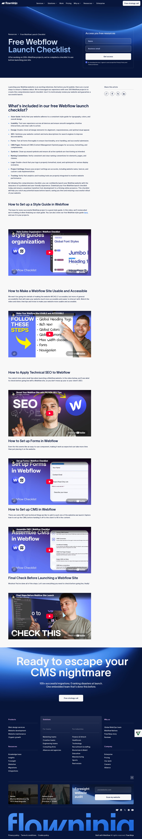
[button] (113, 797)
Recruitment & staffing (81, 747)
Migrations (12, 768)
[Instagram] (128, 810)
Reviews (107, 737)
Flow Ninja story (110, 734)
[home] (10, 3)
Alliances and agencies (52, 750)
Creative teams (49, 740)
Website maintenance (17, 734)
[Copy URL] (106, 94)
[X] (124, 810)
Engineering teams (50, 743)
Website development (17, 731)
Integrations (13, 771)
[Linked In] (121, 810)
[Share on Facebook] (112, 94)
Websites (12, 764)
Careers (107, 764)
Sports (75, 760)
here (86, 212)
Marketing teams (49, 737)
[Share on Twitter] (118, 94)
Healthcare (76, 740)
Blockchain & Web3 (79, 750)
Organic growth (14, 737)
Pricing (68, 3)
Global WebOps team (112, 727)
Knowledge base (14, 754)
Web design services (16, 727)
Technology (77, 743)
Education (76, 753)
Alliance (107, 768)
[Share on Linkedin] (124, 94)
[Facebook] (117, 810)
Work (61, 3)
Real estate (76, 763)
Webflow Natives (110, 731)
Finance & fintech (79, 737)
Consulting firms (49, 747)
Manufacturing (78, 757)
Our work (107, 761)
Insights (11, 758)
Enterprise (100, 3)
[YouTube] (132, 810)
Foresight (12, 761)
